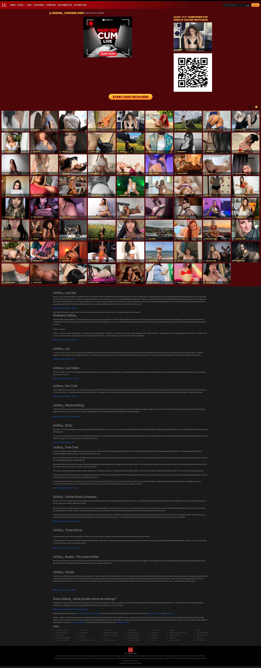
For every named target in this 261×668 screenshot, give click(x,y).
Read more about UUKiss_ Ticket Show (66, 548)
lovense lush (84, 632)
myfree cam (107, 630)
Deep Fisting (155, 632)
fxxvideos (172, 637)
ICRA (135, 653)
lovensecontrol (201, 640)
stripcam (50, 5)
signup (255, 5)
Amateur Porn (155, 630)
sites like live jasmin (134, 640)
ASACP (130, 653)
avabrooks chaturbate (62, 640)
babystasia (154, 637)
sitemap (171, 630)
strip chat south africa (110, 635)
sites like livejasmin (202, 632)
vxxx (105, 637)
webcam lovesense (61, 632)
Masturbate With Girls (134, 635)
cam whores (154, 635)
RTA (125, 653)
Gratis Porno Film (174, 635)
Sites (20, 5)
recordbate (96, 613)
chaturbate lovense (110, 640)
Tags (29, 5)
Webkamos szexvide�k (62, 637)
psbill (198, 630)
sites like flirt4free (133, 637)
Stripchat (158, 613)
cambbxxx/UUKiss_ (123, 622)
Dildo (64, 442)
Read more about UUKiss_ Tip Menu (65, 340)
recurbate (88, 613)
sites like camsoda (202, 635)
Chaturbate (151, 613)
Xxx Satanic (83, 630)
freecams (83, 637)
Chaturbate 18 (65, 5)
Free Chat (65, 488)
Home (12, 5)
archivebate (81, 613)
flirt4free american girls (87, 640)
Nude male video (174, 640)
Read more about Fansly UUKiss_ (64, 590)
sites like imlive (59, 635)
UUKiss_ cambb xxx (78, 622)
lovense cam (132, 630)
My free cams (169, 613)
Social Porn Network (61, 630)
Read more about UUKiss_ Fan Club (65, 396)
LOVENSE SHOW (133, 632)
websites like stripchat (111, 632)
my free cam (80, 5)
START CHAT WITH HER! (130, 97)
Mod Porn (199, 637)
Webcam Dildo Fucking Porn (177, 632)
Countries (39, 5)
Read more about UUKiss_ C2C (63, 359)
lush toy (153, 640)
